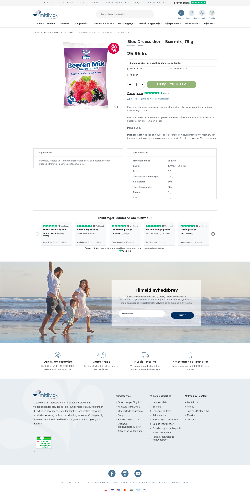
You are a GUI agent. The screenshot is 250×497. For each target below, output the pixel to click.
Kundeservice (123, 396)
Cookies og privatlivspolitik (167, 428)
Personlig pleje (125, 23)
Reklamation (159, 415)
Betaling (156, 406)
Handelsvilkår (159, 402)
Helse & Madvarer (103, 23)
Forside (36, 32)
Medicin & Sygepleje (149, 23)
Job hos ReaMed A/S (198, 411)
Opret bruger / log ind (129, 402)
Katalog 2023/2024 (128, 419)
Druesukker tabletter (88, 32)
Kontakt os (192, 402)
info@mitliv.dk (64, 369)
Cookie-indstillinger (163, 423)
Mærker (51, 23)
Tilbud (38, 23)
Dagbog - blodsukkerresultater (129, 425)
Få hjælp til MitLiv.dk (129, 406)
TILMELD (182, 315)
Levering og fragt (161, 411)
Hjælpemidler (172, 23)
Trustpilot (192, 419)
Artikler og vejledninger (131, 431)
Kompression (81, 23)
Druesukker (69, 32)
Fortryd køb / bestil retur (165, 419)
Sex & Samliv (191, 23)
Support (122, 415)
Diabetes (64, 23)
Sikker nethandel (161, 432)
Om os (190, 406)
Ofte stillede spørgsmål (130, 411)
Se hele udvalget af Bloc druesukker (198, 138)
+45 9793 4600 (66, 366)
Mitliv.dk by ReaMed (196, 396)
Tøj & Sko (208, 23)
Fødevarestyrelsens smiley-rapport (163, 438)
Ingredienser (45, 152)
